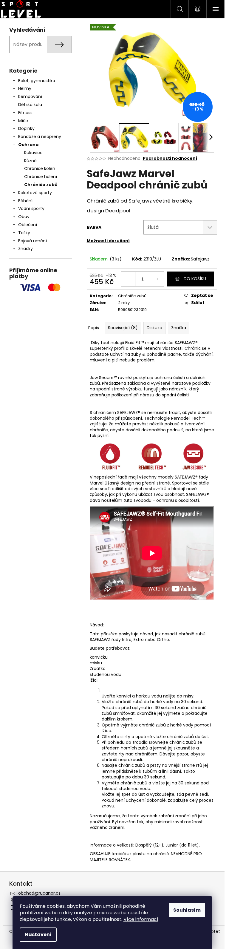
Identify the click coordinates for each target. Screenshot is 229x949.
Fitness (25, 113)
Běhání (25, 201)
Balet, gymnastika (36, 81)
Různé (30, 161)
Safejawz (200, 259)
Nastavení (38, 934)
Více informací (140, 919)
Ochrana (28, 145)
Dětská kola (30, 105)
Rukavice (33, 153)
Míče (23, 121)
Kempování (30, 96)
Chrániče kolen (39, 168)
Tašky (24, 233)
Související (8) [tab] (123, 328)
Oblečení (27, 225)
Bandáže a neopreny (39, 136)
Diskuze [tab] (154, 328)
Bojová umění (32, 241)
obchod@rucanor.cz (39, 893)
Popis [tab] (93, 328)
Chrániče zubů (41, 185)
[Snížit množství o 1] (128, 279)
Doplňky (26, 128)
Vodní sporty (31, 208)
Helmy (24, 88)
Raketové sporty (35, 193)
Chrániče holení (40, 177)
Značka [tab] (178, 328)
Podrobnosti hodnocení (170, 158)
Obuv (24, 217)
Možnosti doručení (108, 241)
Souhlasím (187, 910)
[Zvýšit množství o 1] (157, 279)
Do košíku (195, 279)
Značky (25, 249)
